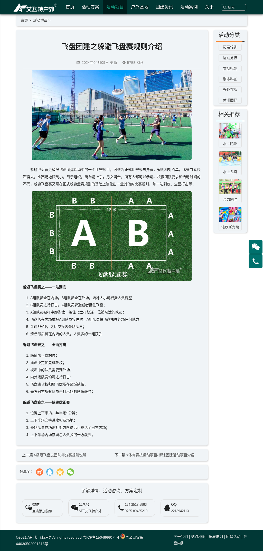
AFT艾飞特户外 (39, 537)
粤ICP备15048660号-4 (101, 537)
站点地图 (198, 537)
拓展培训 (216, 537)
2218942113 (180, 511)
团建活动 (233, 537)
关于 (209, 7)
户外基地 (139, 7)
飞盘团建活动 (70, 170)
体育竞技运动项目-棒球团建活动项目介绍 (161, 455)
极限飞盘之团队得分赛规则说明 (61, 455)
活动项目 (115, 7)
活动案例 (189, 7)
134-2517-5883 (136, 504)
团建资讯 (164, 7)
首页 (70, 7)
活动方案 (90, 7)
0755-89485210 (136, 511)
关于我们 (181, 537)
